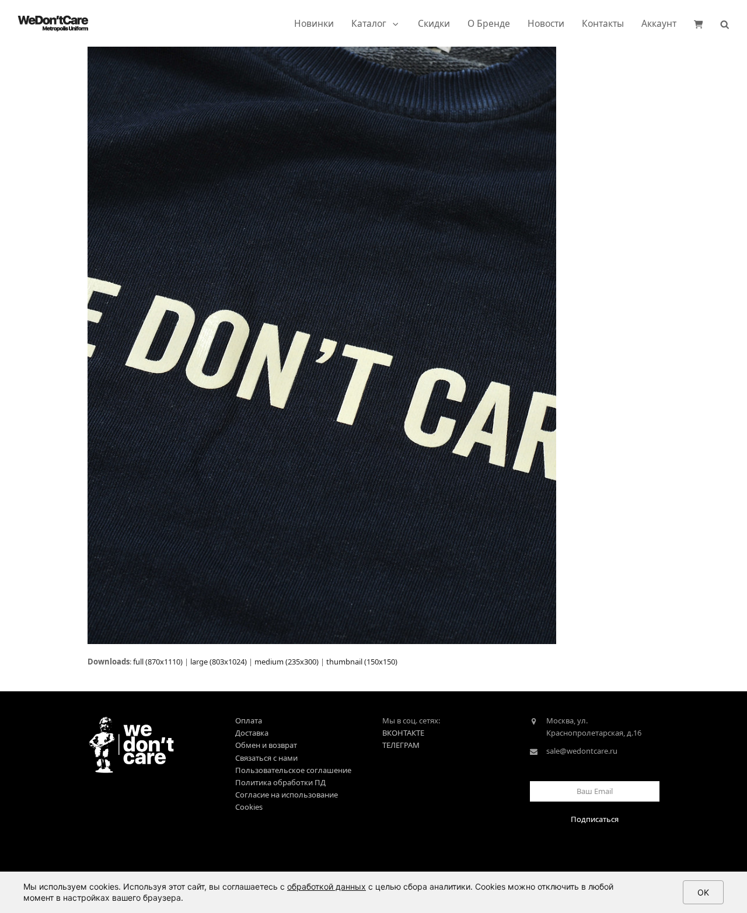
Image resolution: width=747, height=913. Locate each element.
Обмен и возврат (266, 745)
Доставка (251, 732)
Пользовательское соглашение (293, 770)
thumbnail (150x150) (361, 661)
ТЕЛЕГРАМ (401, 745)
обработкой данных (326, 886)
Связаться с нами (266, 758)
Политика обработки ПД (280, 782)
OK (703, 892)
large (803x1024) (218, 661)
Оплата (248, 720)
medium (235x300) (286, 661)
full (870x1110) (158, 661)
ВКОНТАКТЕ (403, 732)
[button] (698, 23)
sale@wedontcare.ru (581, 751)
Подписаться (595, 819)
